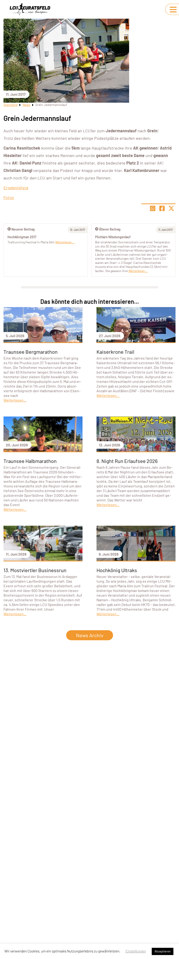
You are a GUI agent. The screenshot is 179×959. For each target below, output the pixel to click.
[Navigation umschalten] (173, 9)
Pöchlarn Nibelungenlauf (113, 237)
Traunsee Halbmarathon (30, 461)
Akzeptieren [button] (163, 951)
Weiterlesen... (138, 271)
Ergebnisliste (15, 187)
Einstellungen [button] (136, 951)
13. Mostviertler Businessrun (34, 570)
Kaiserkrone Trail (115, 352)
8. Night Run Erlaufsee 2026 (127, 461)
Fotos (8, 197)
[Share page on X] (171, 208)
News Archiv (89, 635)
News (26, 105)
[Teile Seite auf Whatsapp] (152, 208)
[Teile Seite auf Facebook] (162, 208)
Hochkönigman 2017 (21, 237)
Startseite (10, 105)
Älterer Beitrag (109, 229)
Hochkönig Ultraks (116, 570)
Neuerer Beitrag (23, 229)
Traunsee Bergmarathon (30, 352)
